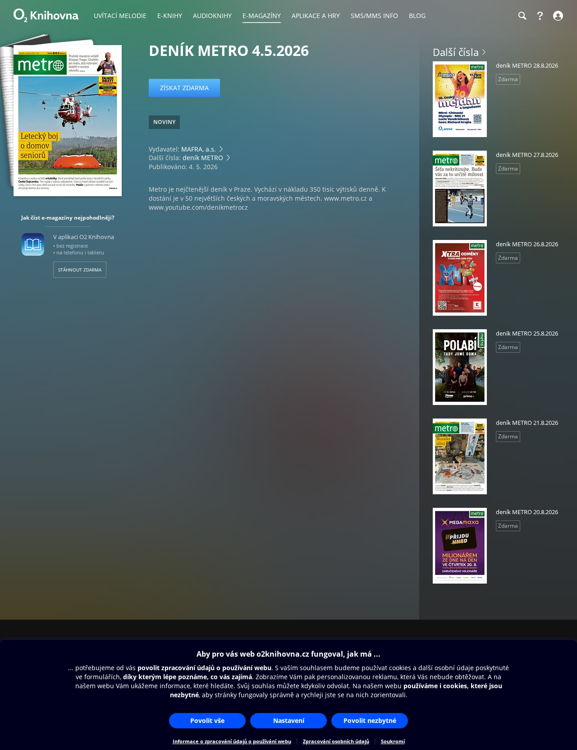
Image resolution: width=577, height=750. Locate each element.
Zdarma (508, 79)
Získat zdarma (184, 87)
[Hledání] (522, 16)
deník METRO (203, 157)
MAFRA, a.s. (198, 149)
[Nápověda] (540, 16)
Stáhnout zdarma (79, 270)
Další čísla (456, 52)
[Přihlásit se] (557, 16)
